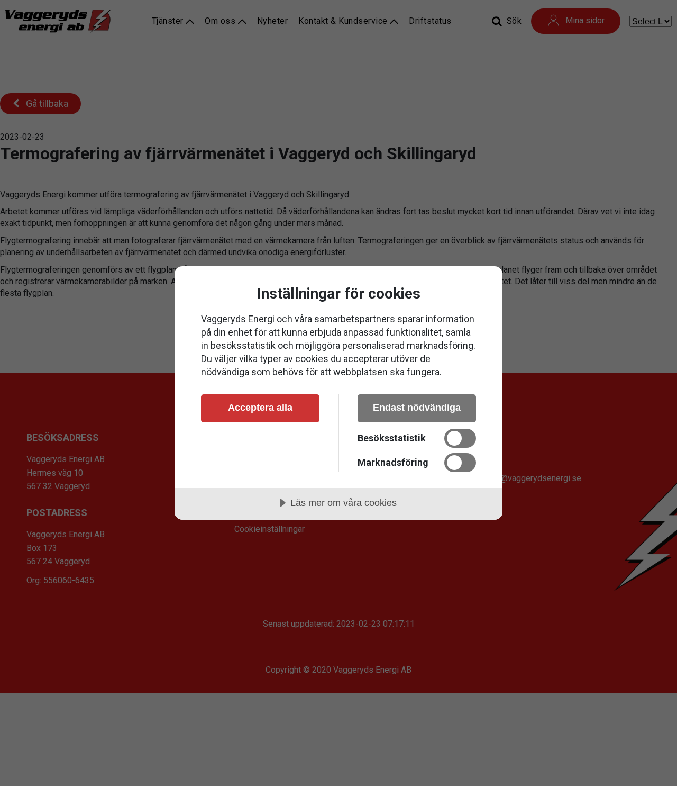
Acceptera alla (260, 407)
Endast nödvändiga (417, 407)
